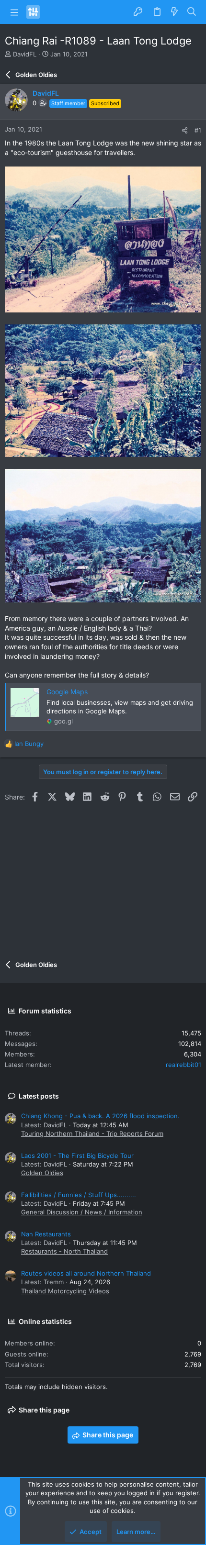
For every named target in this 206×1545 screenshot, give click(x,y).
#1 (198, 130)
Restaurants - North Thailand (64, 1251)
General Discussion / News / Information (81, 1212)
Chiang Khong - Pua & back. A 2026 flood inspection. (100, 1116)
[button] (14, 12)
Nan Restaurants (46, 1234)
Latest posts (39, 1096)
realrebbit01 (183, 1064)
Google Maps (67, 692)
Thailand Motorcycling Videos (65, 1291)
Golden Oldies (42, 1173)
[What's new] (174, 12)
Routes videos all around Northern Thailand (86, 1273)
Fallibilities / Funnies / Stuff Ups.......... (78, 1195)
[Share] (184, 130)
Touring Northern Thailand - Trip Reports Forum (92, 1133)
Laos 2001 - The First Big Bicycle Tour (77, 1155)
